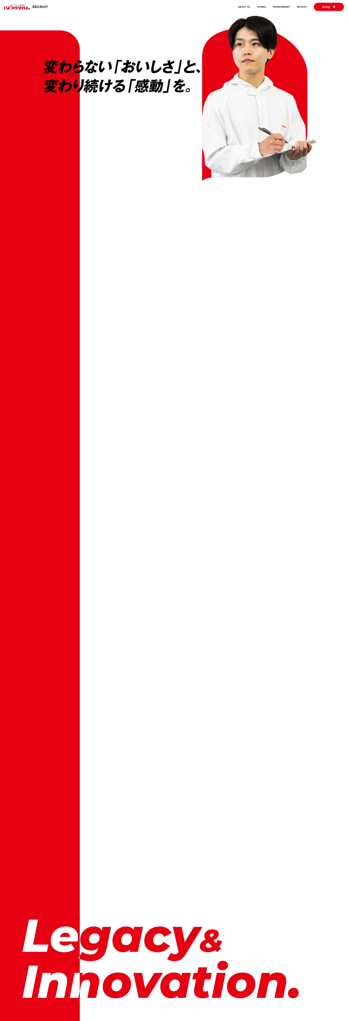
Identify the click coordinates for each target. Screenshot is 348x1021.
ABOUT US (244, 7)
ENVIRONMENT (281, 7)
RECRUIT (302, 7)
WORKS (261, 7)
